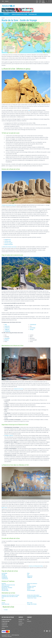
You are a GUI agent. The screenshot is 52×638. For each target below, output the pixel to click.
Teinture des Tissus (31, 598)
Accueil (3, 17)
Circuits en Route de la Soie (19, 14)
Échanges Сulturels (31, 586)
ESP (37, 2)
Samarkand (6, 338)
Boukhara (6, 340)
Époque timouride (8, 244)
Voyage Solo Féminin (32, 604)
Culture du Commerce (32, 583)
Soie (3, 598)
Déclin (28, 585)
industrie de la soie (18, 388)
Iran (28, 574)
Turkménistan (33, 324)
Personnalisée (33, 14)
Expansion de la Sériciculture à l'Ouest (10, 595)
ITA (40, 2)
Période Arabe (5, 590)
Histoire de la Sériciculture (33, 595)
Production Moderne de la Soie (34, 596)
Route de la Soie (5, 604)
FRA (46, 1)
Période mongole (8, 242)
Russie (3, 628)
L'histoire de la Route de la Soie (9, 205)
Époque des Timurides (7, 587)
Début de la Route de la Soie (8, 585)
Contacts (6, 1)
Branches (4, 583)
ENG (37, 1)
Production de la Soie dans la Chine (10, 596)
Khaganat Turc (30, 587)
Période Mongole (31, 590)
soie (29, 110)
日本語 (43, 2)
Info (3, 1)
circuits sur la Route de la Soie (36, 566)
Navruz (28, 589)
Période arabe (7, 241)
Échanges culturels (8, 435)
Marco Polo (4, 507)
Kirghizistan (29, 576)
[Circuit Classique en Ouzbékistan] (26, 8)
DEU (43, 1)
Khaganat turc (7, 239)
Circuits (3, 602)
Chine (5, 324)
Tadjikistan (6, 329)
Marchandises (5, 589)
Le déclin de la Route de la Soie (9, 246)
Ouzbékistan (7, 331)
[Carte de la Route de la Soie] (26, 37)
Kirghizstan (7, 326)
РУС (40, 1)
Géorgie (32, 329)
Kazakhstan (7, 327)
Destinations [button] (6, 14)
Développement (5, 586)
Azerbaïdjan (32, 327)
